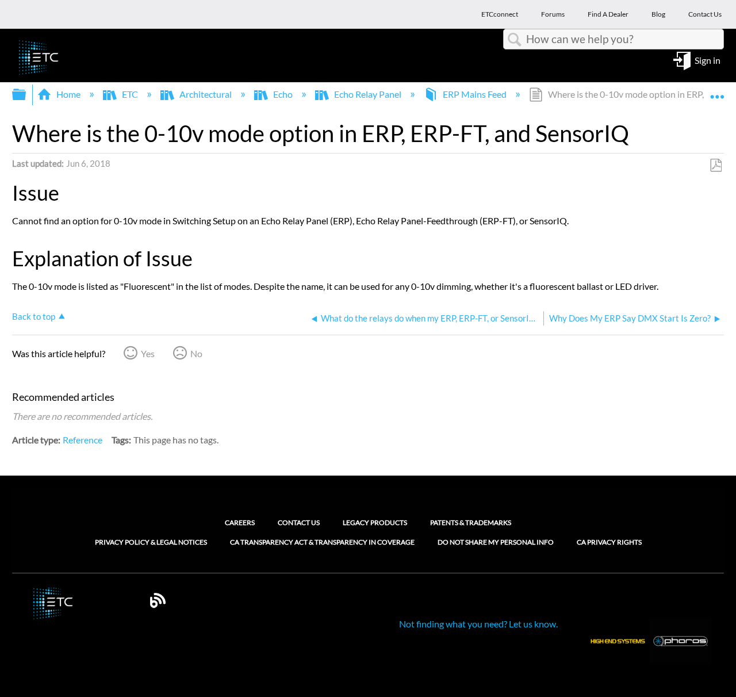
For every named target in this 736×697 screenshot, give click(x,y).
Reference (82, 439)
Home (68, 94)
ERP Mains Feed (474, 94)
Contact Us (299, 522)
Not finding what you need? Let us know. (478, 623)
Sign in (707, 59)
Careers (240, 522)
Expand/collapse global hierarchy (26, 94)
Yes (148, 353)
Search (514, 39)
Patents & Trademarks (470, 522)
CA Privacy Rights (609, 542)
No (196, 353)
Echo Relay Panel (367, 94)
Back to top (33, 316)
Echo (282, 94)
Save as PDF (716, 166)
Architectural (205, 94)
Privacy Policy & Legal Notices (151, 542)
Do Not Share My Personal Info (496, 542)
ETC (130, 94)
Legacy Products (375, 522)
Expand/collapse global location (717, 90)
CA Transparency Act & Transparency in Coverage (322, 542)
